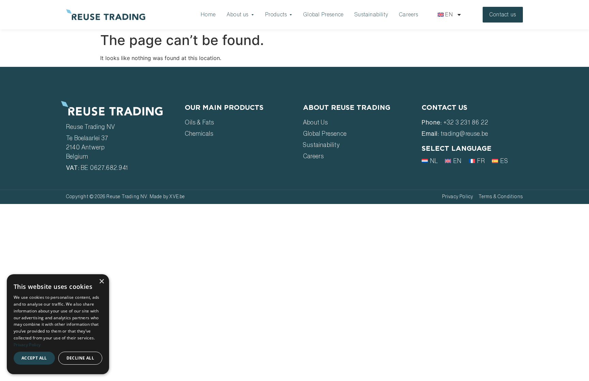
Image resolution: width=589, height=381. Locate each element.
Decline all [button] (80, 358)
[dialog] (58, 324)
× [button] (101, 281)
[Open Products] (290, 15)
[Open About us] (252, 15)
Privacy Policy (27, 345)
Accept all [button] (34, 358)
